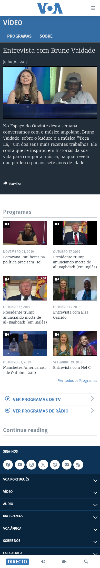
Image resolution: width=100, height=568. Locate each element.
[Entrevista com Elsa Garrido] (75, 288)
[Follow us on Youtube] (20, 465)
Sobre (46, 36)
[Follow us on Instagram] (31, 465)
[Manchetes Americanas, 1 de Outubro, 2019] (25, 343)
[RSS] (78, 465)
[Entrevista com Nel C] (75, 343)
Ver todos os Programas (77, 380)
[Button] (12, 185)
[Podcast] (55, 465)
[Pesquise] (86, 561)
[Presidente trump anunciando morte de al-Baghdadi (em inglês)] (75, 233)
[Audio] (43, 561)
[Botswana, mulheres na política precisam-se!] (25, 233)
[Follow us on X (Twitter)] (43, 465)
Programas (19, 36)
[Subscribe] (67, 465)
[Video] (64, 561)
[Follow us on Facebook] (8, 465)
